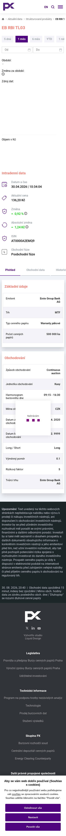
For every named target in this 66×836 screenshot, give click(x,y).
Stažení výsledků (33, 721)
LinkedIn (33, 628)
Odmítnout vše (33, 807)
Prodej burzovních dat (33, 713)
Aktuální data (15, 19)
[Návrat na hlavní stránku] (8, 6)
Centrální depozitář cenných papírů (33, 751)
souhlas (16, 794)
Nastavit (33, 817)
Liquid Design (33, 638)
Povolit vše (33, 826)
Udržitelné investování (33, 676)
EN (46, 7)
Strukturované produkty (39, 19)
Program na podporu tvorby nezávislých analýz (33, 698)
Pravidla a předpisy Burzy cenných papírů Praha (33, 660)
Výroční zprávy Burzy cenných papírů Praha (33, 668)
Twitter (27, 628)
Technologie (33, 705)
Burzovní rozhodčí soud (33, 743)
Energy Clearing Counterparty (33, 758)
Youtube (39, 628)
